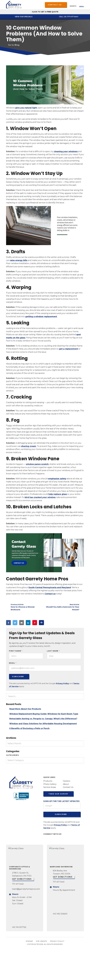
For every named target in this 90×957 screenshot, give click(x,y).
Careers (66, 781)
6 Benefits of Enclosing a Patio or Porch (29, 728)
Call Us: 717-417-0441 (68, 17)
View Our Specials (23, 17)
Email (13, 663)
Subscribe (18, 676)
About (66, 784)
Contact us (50, 594)
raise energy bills (18, 260)
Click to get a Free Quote (45, 12)
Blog (16, 45)
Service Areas (49, 787)
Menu (81, 6)
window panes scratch (37, 464)
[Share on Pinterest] (34, 622)
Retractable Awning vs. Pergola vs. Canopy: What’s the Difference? (43, 719)
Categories (12, 755)
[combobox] (45, 744)
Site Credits (41, 941)
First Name (15, 651)
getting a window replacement (41, 316)
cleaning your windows (66, 151)
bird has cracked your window (40, 497)
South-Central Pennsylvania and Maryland (49, 587)
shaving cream (28, 446)
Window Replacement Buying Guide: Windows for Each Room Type (43, 714)
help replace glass (57, 494)
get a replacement (68, 349)
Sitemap (29, 941)
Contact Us (55, 5)
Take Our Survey (58, 794)
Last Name (53, 651)
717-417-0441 (18, 884)
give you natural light (26, 108)
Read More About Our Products (25, 709)
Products (47, 781)
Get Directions (22, 879)
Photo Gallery (49, 784)
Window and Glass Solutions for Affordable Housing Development (43, 723)
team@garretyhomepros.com (26, 889)
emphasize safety (57, 479)
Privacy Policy (62, 683)
